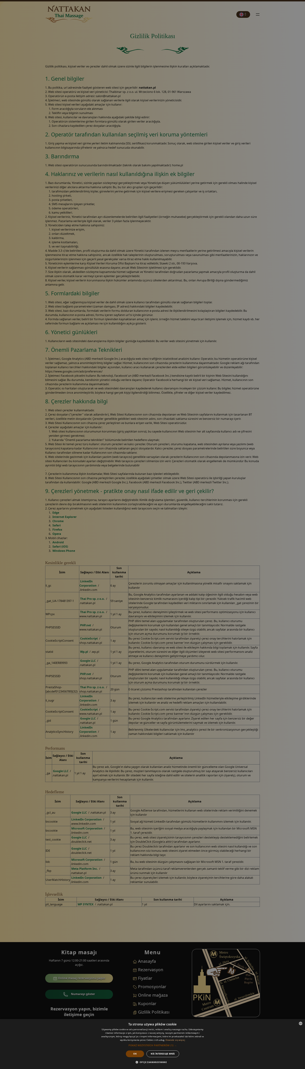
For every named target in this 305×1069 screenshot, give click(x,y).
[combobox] (300, 1023)
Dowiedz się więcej (175, 1039)
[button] (152, 1045)
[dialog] (152, 1044)
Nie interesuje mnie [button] (163, 1053)
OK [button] (135, 1053)
